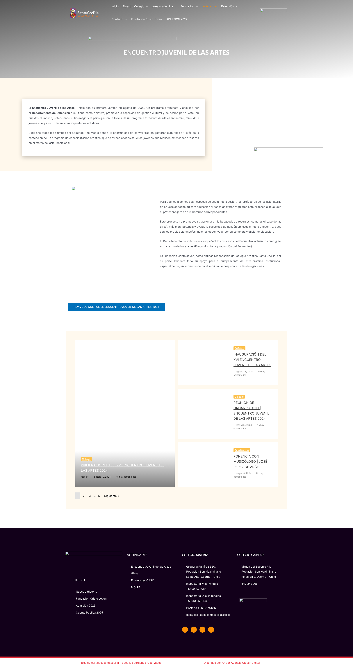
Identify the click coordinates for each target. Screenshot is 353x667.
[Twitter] (194, 629)
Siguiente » (111, 496)
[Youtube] (202, 629)
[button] (116, 307)
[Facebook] (185, 629)
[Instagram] (211, 629)
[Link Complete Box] (125, 413)
